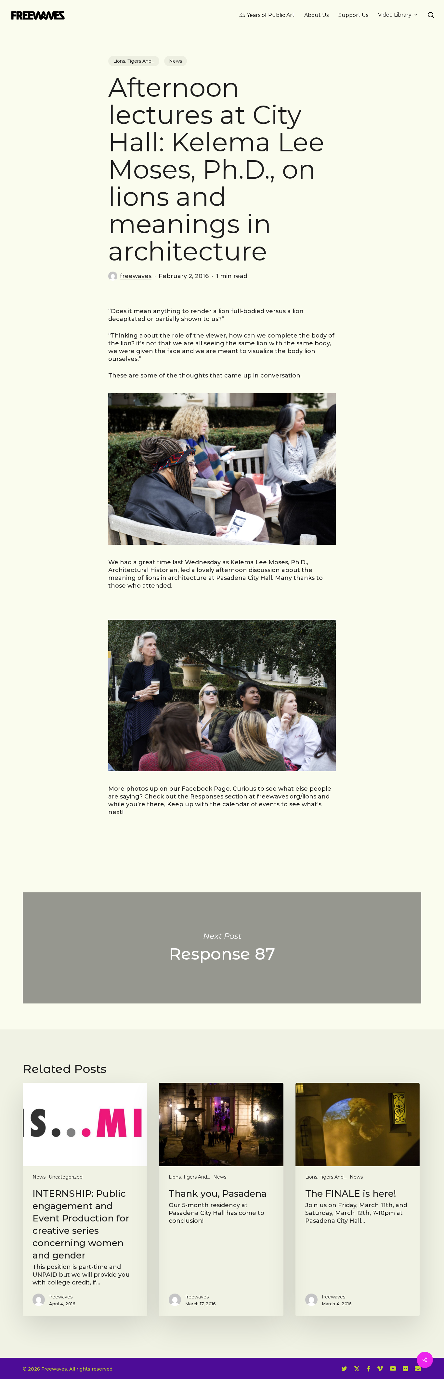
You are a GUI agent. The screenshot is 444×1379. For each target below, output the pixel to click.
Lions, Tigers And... (133, 61)
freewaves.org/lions (286, 796)
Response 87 (222, 947)
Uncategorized (66, 1177)
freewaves (135, 276)
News (175, 61)
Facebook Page (206, 788)
